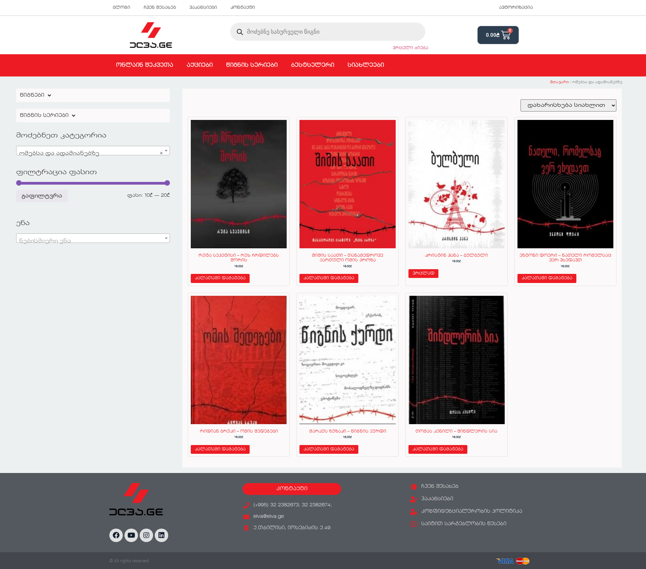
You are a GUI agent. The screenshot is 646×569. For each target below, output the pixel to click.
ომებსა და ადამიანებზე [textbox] (91, 153)
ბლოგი (121, 8)
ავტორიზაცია (516, 8)
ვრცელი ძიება (410, 48)
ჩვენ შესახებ (160, 8)
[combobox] (93, 150)
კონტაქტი (242, 8)
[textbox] (93, 241)
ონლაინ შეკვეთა (144, 65)
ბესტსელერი (312, 65)
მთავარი (559, 82)
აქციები (200, 65)
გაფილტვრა (42, 196)
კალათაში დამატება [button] (220, 278)
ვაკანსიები (203, 8)
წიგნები (32, 95)
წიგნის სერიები (252, 65)
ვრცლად (423, 274)
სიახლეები (366, 65)
